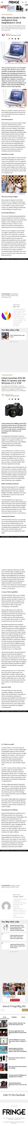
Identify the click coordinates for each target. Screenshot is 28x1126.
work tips (14, 295)
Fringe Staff (10, 394)
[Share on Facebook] (9, 38)
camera (12, 885)
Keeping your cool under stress (10, 73)
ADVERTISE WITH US (20, 1118)
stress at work (6, 295)
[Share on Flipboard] (15, 38)
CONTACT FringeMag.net (14, 1119)
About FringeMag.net (9, 1118)
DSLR (13, 887)
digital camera (6, 887)
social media (14, 294)
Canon (18, 885)
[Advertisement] (14, 274)
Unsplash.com (22, 107)
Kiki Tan (9, 34)
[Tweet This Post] (12, 38)
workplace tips (6, 297)
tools (17, 887)
